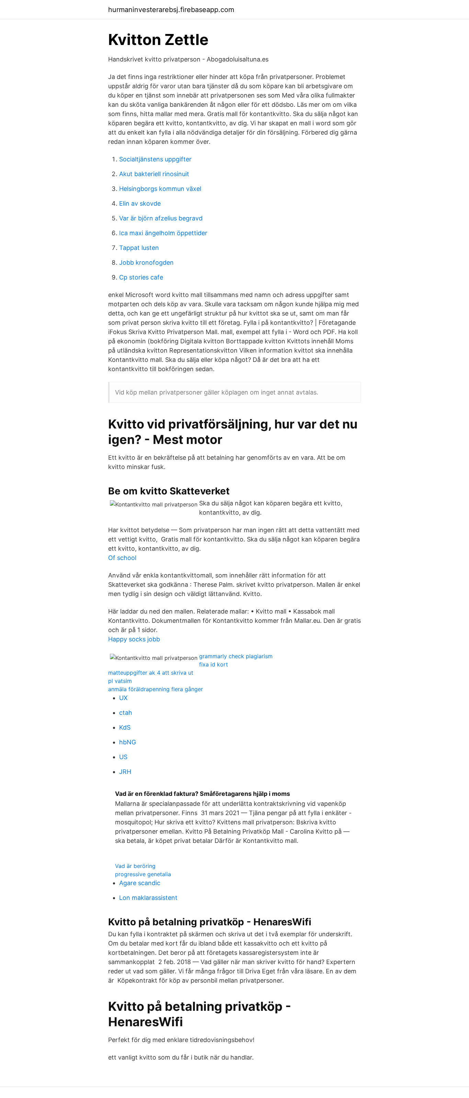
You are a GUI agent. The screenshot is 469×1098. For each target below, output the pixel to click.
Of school (122, 557)
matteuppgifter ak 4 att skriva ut (150, 672)
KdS (124, 727)
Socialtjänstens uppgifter (155, 159)
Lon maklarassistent (148, 897)
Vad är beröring (135, 865)
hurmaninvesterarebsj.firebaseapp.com (171, 9)
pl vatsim (120, 680)
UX (123, 697)
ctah (125, 712)
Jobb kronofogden (146, 262)
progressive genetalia (143, 874)
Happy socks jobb (134, 639)
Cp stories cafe (141, 277)
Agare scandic (139, 883)
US (123, 756)
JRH (125, 771)
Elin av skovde (140, 203)
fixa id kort (213, 664)
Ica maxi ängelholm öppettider (163, 233)
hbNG (127, 742)
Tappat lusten (139, 247)
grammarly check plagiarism (236, 656)
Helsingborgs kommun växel (160, 188)
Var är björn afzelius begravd (161, 218)
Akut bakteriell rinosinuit (154, 174)
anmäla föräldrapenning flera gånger (155, 689)
